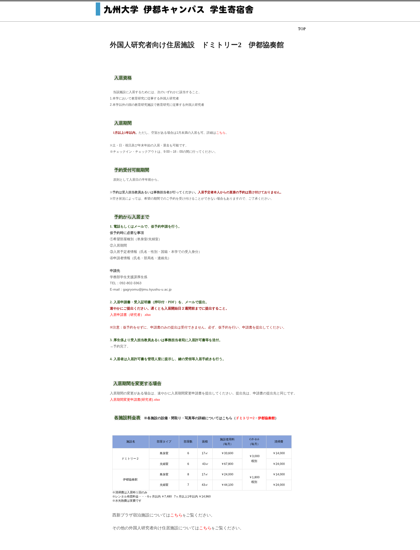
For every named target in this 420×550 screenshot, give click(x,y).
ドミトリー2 (245, 418)
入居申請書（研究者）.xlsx (130, 315)
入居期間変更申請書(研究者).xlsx (135, 399)
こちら (221, 132)
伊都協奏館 (266, 418)
